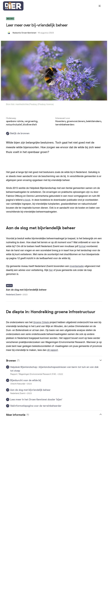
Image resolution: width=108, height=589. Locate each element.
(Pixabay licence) (45, 104)
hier (51, 270)
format (82, 246)
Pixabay (33, 104)
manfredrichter (22, 104)
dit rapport (52, 350)
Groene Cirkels (41, 322)
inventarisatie (77, 266)
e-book (26, 200)
